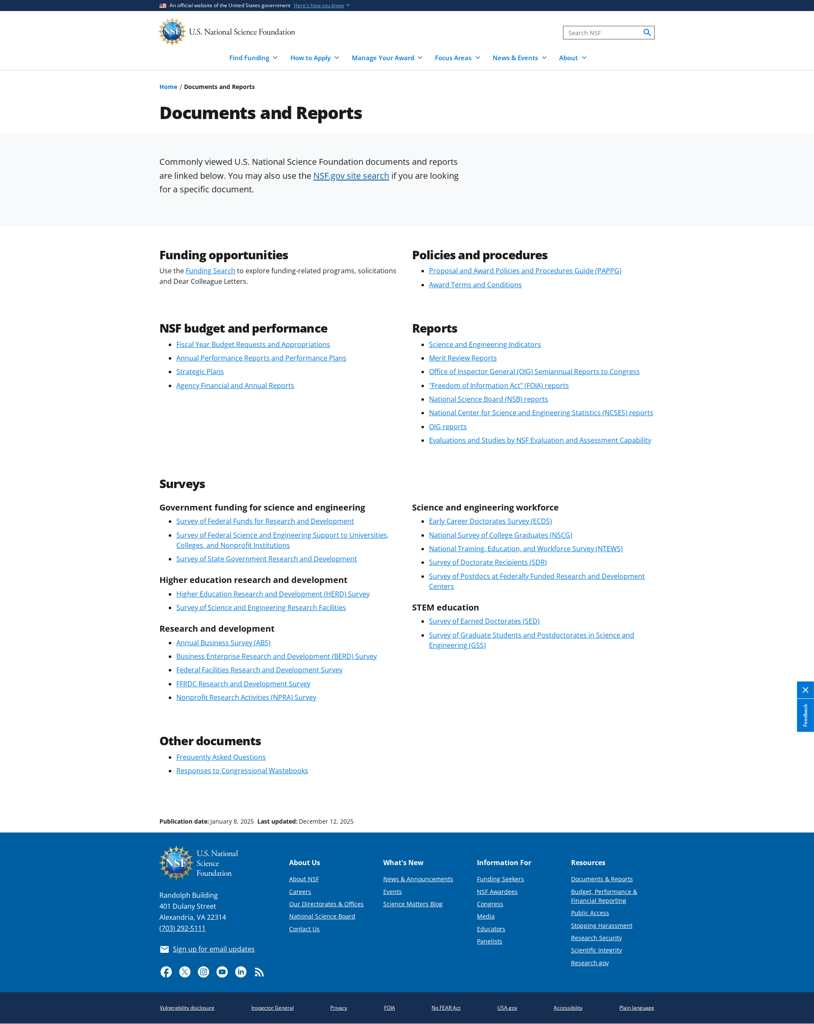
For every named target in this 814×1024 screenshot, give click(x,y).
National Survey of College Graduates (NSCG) (500, 535)
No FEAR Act (446, 1007)
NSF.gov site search (351, 175)
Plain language (636, 1007)
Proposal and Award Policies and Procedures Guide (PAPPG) (525, 270)
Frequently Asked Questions (221, 757)
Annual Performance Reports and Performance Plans (261, 358)
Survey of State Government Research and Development (266, 558)
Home (168, 87)
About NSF (304, 879)
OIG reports (448, 426)
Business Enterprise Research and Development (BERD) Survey (276, 656)
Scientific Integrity (596, 950)
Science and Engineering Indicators (485, 344)
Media (486, 916)
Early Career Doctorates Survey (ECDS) (490, 521)
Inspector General (272, 1007)
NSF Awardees (497, 892)
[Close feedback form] (805, 690)
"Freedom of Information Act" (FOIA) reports (499, 385)
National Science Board (322, 916)
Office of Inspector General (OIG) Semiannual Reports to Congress (534, 371)
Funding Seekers (500, 879)
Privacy (338, 1007)
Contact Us (304, 929)
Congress (490, 904)
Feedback (805, 715)
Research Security (596, 938)
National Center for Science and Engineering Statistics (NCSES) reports (541, 412)
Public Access (590, 913)
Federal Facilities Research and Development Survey (259, 669)
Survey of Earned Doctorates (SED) (484, 621)
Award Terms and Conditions (475, 284)
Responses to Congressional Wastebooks (242, 770)
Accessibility (568, 1007)
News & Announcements (418, 879)
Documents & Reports (602, 879)
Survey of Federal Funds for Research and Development (265, 521)
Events (392, 892)
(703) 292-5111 (182, 928)
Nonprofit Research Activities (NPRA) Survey (246, 697)
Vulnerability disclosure (187, 1007)
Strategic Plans (200, 371)
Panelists (489, 941)
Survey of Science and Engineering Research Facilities (261, 607)
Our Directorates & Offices (326, 904)
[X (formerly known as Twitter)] (185, 972)
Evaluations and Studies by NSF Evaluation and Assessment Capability (540, 440)
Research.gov (590, 963)
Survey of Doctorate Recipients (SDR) (488, 562)
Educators (491, 929)
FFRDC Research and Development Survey (243, 683)
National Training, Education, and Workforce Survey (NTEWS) (526, 548)
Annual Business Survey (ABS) (223, 642)
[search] (647, 33)
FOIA (389, 1007)
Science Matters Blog (413, 904)
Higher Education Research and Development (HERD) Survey (273, 594)
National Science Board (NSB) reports (488, 399)
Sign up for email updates (214, 949)
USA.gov (507, 1007)
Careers (300, 892)
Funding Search (210, 270)
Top (795, 789)
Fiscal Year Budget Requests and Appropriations (253, 344)
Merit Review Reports (463, 358)
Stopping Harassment (602, 925)
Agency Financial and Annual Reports (235, 385)
